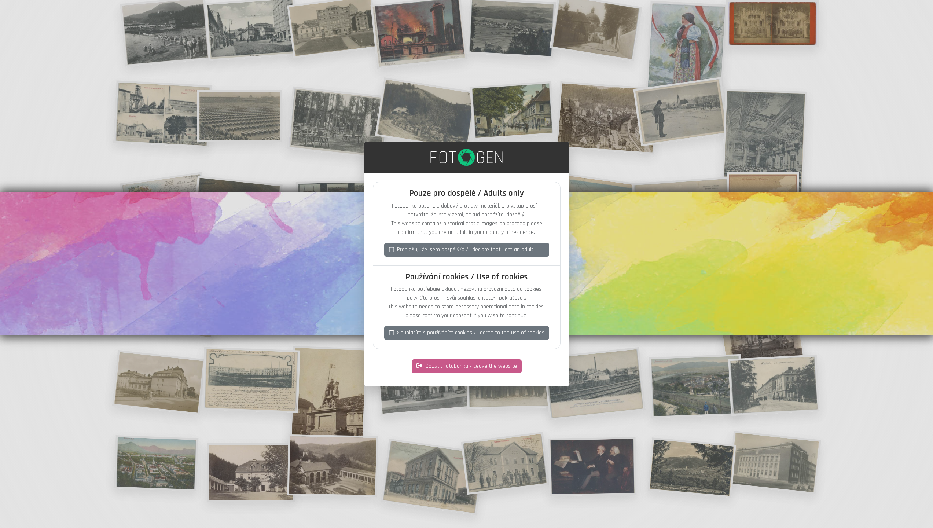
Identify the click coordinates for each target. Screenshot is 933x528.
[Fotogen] (466, 157)
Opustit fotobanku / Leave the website (471, 366)
